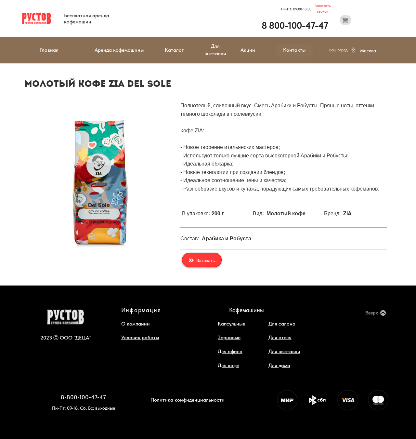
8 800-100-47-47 (295, 25)
